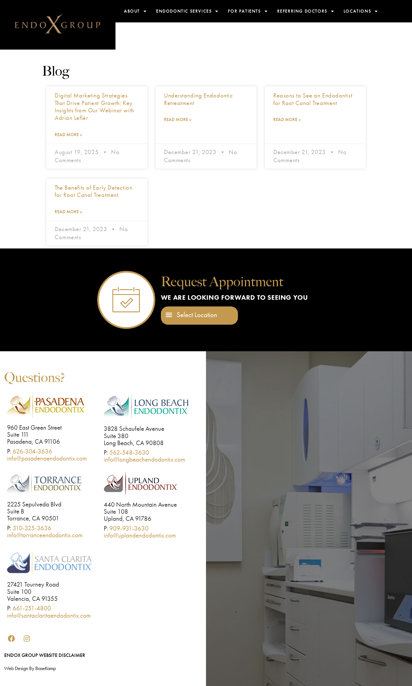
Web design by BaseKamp (30, 668)
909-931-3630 (129, 528)
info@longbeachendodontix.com (144, 459)
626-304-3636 (32, 451)
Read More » (68, 135)
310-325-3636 (32, 528)
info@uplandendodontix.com (140, 535)
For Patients (244, 11)
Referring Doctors (302, 11)
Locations (357, 11)
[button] (191, 315)
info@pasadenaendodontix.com (47, 458)
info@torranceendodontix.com (45, 535)
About (132, 11)
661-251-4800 (32, 608)
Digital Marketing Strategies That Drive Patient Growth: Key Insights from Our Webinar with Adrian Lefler (94, 106)
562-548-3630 (129, 452)
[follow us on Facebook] (11, 639)
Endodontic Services (184, 11)
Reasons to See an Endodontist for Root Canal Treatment (312, 99)
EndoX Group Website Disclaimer (44, 655)
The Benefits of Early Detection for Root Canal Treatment (93, 191)
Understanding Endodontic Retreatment (198, 99)
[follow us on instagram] (27, 639)
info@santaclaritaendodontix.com (49, 615)
